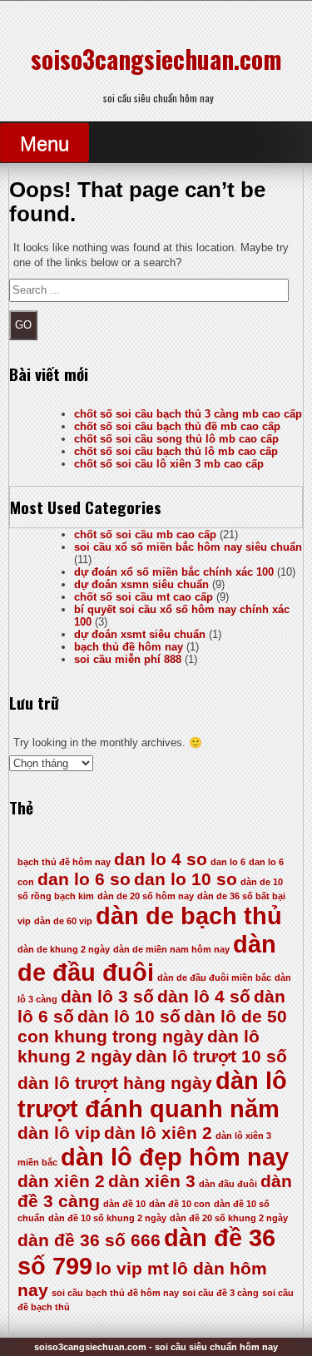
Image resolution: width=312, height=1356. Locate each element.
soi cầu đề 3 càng (220, 1293)
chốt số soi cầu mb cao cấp (145, 534)
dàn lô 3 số (107, 996)
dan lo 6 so (84, 878)
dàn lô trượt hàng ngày (114, 1082)
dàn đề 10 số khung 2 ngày (107, 1218)
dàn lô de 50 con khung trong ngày (152, 1026)
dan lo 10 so (185, 878)
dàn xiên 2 (61, 1180)
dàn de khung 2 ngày (63, 949)
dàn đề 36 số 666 (89, 1240)
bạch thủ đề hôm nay (128, 647)
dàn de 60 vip (63, 921)
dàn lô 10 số (129, 1016)
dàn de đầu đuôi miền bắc (214, 977)
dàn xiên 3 (152, 1180)
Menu (44, 143)
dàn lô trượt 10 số (211, 1056)
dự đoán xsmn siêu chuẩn (141, 584)
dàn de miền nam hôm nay (171, 949)
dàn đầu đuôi (228, 1184)
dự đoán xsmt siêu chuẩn (140, 634)
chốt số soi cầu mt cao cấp (143, 597)
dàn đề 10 (124, 1204)
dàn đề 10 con (179, 1204)
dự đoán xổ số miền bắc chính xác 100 (174, 572)
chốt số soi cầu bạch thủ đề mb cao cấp (177, 426)
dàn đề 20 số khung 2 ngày (229, 1218)
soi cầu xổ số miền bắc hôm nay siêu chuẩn (188, 547)
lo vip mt (132, 1268)
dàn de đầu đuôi (146, 958)
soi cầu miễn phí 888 (127, 659)
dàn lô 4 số (203, 996)
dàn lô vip (59, 1132)
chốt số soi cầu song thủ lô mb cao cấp (176, 439)
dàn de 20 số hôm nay (145, 896)
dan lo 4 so (160, 859)
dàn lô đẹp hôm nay (175, 1156)
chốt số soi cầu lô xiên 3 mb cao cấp (169, 464)
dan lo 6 (227, 862)
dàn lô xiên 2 (158, 1132)
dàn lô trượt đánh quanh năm (152, 1094)
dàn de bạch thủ (189, 915)
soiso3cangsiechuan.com (156, 58)
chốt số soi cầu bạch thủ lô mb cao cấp (176, 451)
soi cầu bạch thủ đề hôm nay (115, 1293)
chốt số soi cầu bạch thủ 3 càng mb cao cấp (188, 414)
